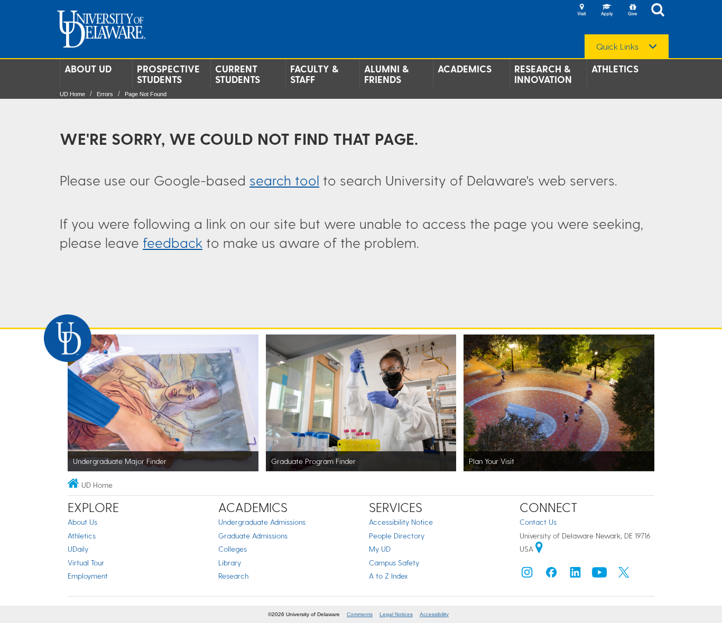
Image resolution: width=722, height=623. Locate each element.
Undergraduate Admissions (262, 521)
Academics (465, 68)
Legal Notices (396, 614)
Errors (105, 94)
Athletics (614, 68)
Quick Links (617, 46)
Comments (360, 614)
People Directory (396, 535)
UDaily (78, 548)
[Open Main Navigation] (660, 11)
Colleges (232, 548)
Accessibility (434, 614)
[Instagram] (527, 574)
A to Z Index (388, 575)
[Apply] (607, 10)
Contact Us (538, 521)
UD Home (72, 94)
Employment (88, 575)
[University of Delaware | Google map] (539, 548)
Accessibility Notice (401, 521)
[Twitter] (623, 574)
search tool (284, 180)
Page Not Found (145, 94)
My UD (380, 548)
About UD (88, 68)
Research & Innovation (543, 74)
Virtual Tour (86, 562)
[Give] (632, 10)
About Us (82, 521)
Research (233, 575)
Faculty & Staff (314, 74)
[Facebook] (551, 574)
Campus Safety (394, 562)
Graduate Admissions (253, 535)
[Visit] (581, 10)
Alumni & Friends (386, 74)
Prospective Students (168, 74)
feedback (172, 242)
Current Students (237, 74)
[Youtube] (599, 574)
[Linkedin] (575, 574)
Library (229, 562)
